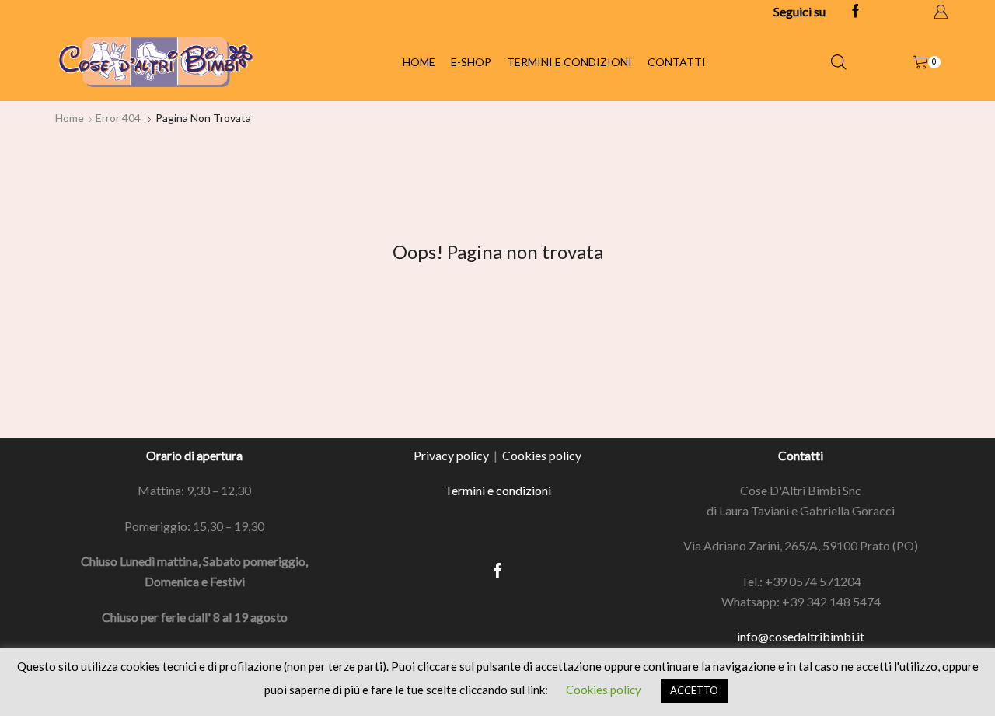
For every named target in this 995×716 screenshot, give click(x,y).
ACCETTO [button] (694, 690)
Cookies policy (541, 455)
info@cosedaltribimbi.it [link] (800, 636)
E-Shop (471, 61)
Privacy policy (451, 455)
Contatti (677, 61)
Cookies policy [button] (603, 690)
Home (419, 61)
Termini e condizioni (569, 61)
